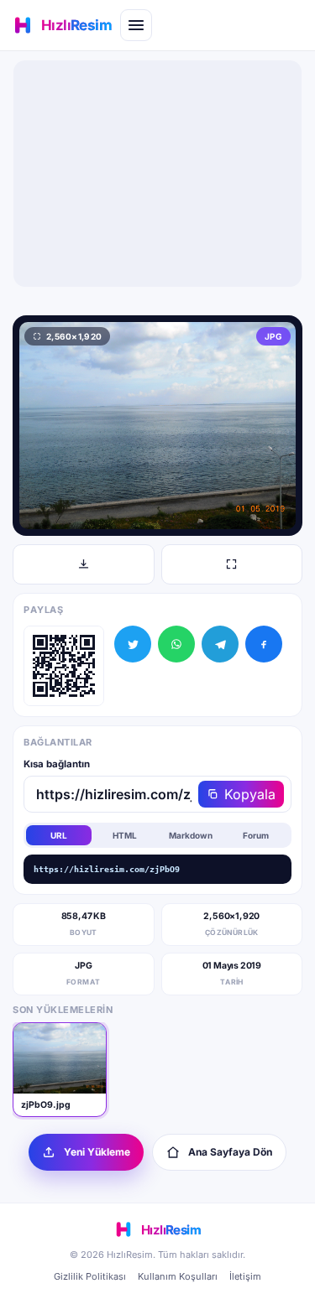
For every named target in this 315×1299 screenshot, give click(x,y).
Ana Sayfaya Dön (230, 1152)
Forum (256, 835)
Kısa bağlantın (57, 764)
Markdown (191, 835)
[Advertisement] (158, 173)
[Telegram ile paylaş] (220, 644)
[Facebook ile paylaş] (263, 644)
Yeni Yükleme (97, 1152)
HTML (125, 835)
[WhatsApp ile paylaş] (176, 644)
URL (58, 835)
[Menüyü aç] (136, 25)
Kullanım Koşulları (178, 1276)
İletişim (245, 1276)
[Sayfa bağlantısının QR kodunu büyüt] (64, 666)
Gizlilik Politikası (90, 1276)
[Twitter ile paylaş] (132, 644)
